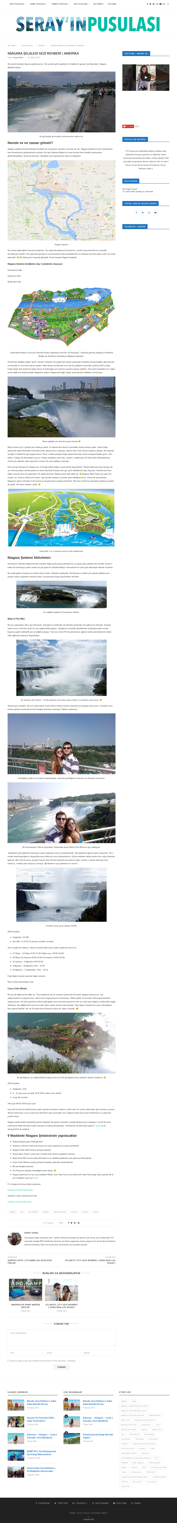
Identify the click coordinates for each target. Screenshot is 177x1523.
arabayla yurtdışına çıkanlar (132, 1415)
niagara (46, 1212)
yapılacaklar (136, 1472)
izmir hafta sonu (127, 1448)
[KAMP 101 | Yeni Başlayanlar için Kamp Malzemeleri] (16, 1455)
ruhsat (124, 1467)
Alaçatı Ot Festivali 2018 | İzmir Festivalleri (40, 1419)
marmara (124, 1463)
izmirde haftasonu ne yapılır (144, 1444)
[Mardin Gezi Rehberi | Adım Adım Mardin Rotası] (16, 1405)
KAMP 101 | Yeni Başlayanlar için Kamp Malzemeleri (41, 1453)
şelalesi (74, 1212)
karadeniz (145, 1453)
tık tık (36, 1178)
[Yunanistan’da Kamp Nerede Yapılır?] (71, 1438)
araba (134, 1401)
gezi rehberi (33, 1212)
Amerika (41, 45)
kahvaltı (142, 1448)
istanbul (124, 1444)
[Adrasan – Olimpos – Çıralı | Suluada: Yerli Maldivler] (16, 1438)
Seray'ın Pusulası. (83, 1513)
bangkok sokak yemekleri (145, 1420)
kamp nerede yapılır (128, 1453)
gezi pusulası (134, 1434)
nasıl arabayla (138, 1463)
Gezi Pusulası (17, 4)
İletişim (112, 4)
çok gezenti (152, 1482)
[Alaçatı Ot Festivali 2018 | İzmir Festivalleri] (16, 1421)
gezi (22, 1212)
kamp (152, 1448)
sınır (144, 1467)
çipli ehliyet (137, 1482)
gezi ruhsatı (126, 1439)
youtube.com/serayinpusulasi (20, 1201)
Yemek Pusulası (60, 4)
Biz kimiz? (99, 4)
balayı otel (125, 1420)
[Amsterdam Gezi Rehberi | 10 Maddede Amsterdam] (16, 1472)
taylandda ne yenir (158, 1467)
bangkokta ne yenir (129, 1425)
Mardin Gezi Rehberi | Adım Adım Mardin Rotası (41, 1402)
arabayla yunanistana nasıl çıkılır (134, 1406)
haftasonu (140, 1439)
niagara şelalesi (60, 1212)
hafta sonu (153, 1439)
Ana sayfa (11, 45)
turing (124, 1472)
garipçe (144, 1430)
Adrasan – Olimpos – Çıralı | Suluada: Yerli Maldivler (42, 1436)
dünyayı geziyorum (128, 1430)
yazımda (99, 1126)
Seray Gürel (18, 57)
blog (158, 1425)
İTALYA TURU (125, 1486)
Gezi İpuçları (81, 4)
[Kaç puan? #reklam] (145, 77)
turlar (95, 1212)
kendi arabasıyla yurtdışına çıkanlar (135, 1458)
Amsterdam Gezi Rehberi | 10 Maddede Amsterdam (41, 1469)
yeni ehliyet (151, 1472)
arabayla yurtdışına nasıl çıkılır (134, 1411)
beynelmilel (146, 1425)
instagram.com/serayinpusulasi (20, 1190)
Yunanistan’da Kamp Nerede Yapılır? (98, 1436)
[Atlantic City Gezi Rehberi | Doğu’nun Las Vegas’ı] (61, 1290)
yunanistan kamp (159, 1477)
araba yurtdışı (154, 1415)
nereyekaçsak (154, 1463)
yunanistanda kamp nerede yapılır (134, 1477)
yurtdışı (124, 1482)
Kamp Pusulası (37, 4)
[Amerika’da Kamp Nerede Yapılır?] (25, 1290)
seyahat (85, 1212)
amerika (12, 1212)
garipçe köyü (157, 1430)
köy (156, 1458)
